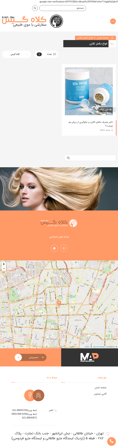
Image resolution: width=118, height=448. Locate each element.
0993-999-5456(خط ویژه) (24, 414)
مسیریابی (33, 357)
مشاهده (73, 110)
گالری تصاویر (100, 394)
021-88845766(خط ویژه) (24, 410)
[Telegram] (54, 248)
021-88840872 (29, 417)
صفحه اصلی (103, 38)
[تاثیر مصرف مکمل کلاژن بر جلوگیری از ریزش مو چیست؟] (89, 91)
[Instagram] (63, 248)
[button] (59, 304)
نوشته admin (105, 130)
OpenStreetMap (99, 347)
